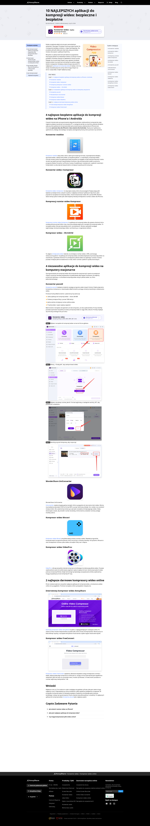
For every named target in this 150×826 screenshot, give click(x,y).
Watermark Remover (68, 788)
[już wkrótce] (106, 803)
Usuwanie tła (66, 785)
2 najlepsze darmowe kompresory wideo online (65, 102)
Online (70, 2)
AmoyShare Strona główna (33, 780)
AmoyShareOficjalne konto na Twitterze (114, 803)
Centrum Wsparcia (54, 800)
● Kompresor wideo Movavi (113, 73)
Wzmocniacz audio (67, 808)
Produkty (80, 2)
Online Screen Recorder (83, 791)
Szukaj (121, 2)
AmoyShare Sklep (35, 791)
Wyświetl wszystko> (33, 75)
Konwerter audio (67, 804)
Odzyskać (52, 803)
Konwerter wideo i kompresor (58, 82)
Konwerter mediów (56, 79)
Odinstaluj (52, 806)
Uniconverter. (50, 505)
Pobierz (90, 2)
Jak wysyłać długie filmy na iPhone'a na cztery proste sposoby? (33, 68)
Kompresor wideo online (88, 774)
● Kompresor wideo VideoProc (113, 77)
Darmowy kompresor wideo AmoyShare (58, 630)
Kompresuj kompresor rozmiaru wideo (61, 84)
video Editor (65, 798)
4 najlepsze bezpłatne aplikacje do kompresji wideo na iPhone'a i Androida (72, 77)
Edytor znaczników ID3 (69, 801)
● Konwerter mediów (113, 48)
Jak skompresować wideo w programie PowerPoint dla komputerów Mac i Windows (33, 52)
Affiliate (51, 791)
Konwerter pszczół (55, 92)
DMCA (82, 814)
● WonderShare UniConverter (112, 68)
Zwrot (98, 814)
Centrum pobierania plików (38, 785)
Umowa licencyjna (74, 814)
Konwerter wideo (73, 774)
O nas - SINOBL (53, 785)
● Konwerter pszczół (113, 65)
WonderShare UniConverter (58, 94)
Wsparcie (101, 2)
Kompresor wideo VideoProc (58, 99)
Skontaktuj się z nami (55, 788)
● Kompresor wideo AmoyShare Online (113, 82)
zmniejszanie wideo (57, 254)
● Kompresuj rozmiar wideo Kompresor (113, 56)
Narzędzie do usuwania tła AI (84, 801)
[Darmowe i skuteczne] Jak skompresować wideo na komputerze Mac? (33, 60)
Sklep (110, 2)
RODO (88, 814)
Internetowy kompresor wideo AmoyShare (62, 104)
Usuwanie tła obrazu (82, 785)
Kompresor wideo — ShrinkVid (59, 87)
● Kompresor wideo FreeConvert (113, 86)
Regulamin (53, 814)
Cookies (93, 814)
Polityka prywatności (62, 814)
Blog (116, 2)
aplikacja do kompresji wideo (61, 66)
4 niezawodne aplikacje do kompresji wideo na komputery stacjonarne (71, 89)
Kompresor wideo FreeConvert (59, 107)
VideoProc (49, 568)
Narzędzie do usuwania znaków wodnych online (90, 788)
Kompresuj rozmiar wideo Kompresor (57, 222)
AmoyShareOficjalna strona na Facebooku (110, 803)
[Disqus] (75, 745)
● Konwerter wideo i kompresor (113, 52)
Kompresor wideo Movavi (57, 97)
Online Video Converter (83, 795)
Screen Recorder (67, 791)
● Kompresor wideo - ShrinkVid (113, 61)
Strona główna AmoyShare (33, 2)
